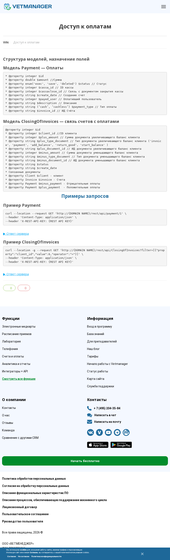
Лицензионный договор (19, 507)
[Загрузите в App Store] (97, 445)
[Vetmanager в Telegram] (117, 432)
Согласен (11, 556)
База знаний (95, 334)
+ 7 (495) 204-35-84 (107, 408)
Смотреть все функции (18, 378)
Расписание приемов (17, 334)
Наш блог (93, 349)
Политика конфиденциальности (46, 556)
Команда (8, 430)
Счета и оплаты (13, 356)
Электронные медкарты (18, 326)
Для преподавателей (102, 341)
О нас (6, 415)
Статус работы (97, 371)
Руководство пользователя (22, 521)
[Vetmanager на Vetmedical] (99, 432)
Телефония (10, 349)
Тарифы (92, 356)
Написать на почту (107, 421)
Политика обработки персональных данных (34, 478)
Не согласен (23, 556)
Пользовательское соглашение (25, 514)
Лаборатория (11, 341)
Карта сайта (95, 378)
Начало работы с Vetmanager (107, 364)
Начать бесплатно (85, 461)
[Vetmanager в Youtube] (108, 432)
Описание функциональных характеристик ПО (35, 493)
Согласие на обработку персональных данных (35, 486)
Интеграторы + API (15, 371)
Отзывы (7, 422)
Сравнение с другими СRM (20, 437)
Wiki (6, 42)
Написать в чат (105, 415)
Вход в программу (99, 326)
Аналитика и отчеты (16, 364)
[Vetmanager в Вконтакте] (90, 432)
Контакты (9, 408)
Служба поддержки (100, 386)
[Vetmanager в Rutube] (126, 432)
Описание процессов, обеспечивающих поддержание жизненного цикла (54, 500)
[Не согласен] (142, 554)
